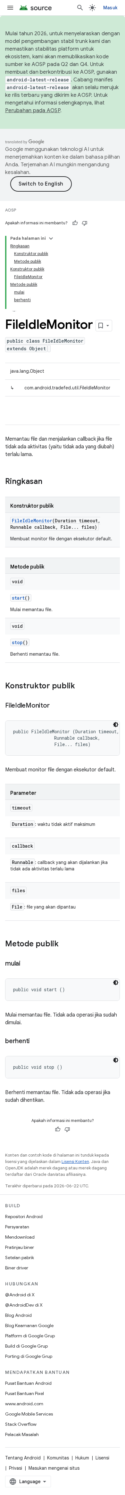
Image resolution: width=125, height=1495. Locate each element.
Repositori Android (24, 1216)
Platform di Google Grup (30, 1336)
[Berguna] (75, 223)
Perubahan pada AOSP (32, 110)
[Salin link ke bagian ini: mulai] (27, 964)
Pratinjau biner (19, 1247)
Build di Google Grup (26, 1346)
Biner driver (16, 1268)
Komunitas (58, 1457)
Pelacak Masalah (22, 1434)
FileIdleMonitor (32, 521)
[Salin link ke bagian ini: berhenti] (36, 1041)
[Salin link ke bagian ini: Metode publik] (65, 944)
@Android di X (20, 1295)
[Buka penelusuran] (80, 8)
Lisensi (102, 1457)
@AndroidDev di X (24, 1305)
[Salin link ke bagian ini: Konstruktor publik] (81, 686)
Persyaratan (17, 1227)
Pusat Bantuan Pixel (24, 1393)
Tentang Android (23, 1457)
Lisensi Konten (75, 1161)
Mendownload (20, 1237)
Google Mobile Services (29, 1414)
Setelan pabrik (19, 1257)
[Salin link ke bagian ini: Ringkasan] (48, 482)
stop (17, 642)
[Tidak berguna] (84, 223)
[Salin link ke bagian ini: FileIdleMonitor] (55, 706)
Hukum (82, 1457)
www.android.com (24, 1404)
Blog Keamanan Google (29, 1325)
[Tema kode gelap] (116, 724)
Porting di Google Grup (28, 1356)
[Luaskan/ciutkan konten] (51, 238)
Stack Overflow (21, 1424)
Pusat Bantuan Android (28, 1383)
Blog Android (18, 1315)
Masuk (110, 8)
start (18, 598)
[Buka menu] (10, 7)
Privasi (15, 1468)
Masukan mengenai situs (54, 1468)
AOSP (10, 210)
